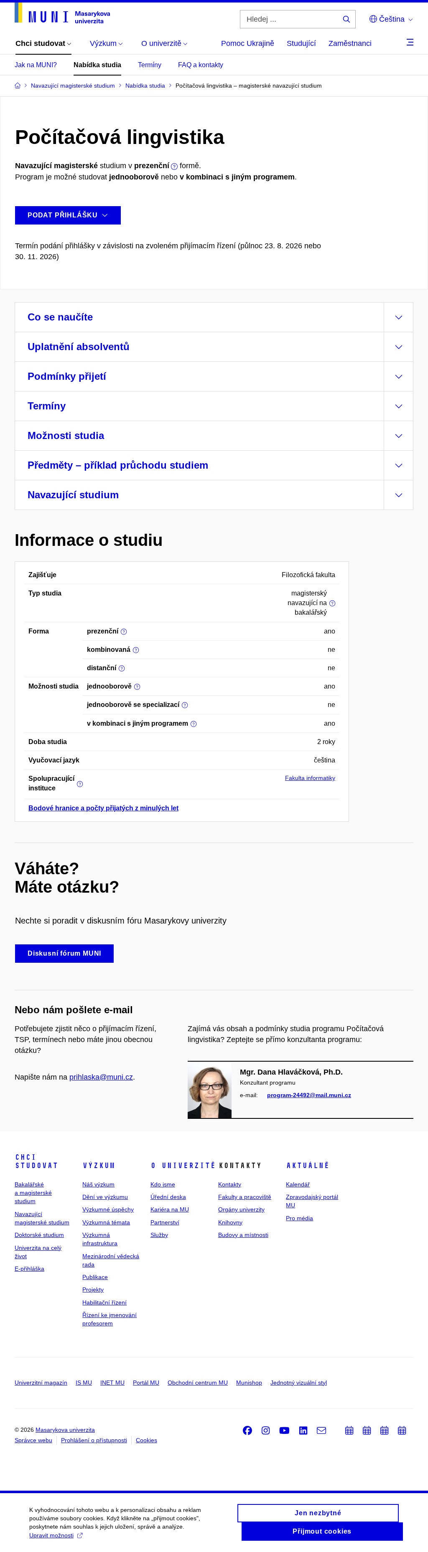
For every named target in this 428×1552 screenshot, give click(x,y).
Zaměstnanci (350, 43)
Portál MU (146, 1382)
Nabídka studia (97, 64)
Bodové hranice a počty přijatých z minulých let (103, 808)
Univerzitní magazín (41, 1382)
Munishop (249, 1382)
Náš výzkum (98, 1184)
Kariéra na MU (169, 1209)
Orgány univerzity (241, 1209)
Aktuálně (307, 1165)
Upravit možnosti (51, 1535)
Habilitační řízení (104, 1302)
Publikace (95, 1277)
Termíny (149, 64)
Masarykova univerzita (65, 1429)
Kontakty (229, 1184)
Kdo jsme (162, 1184)
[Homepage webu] (62, 13)
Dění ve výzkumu (105, 1197)
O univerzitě (183, 1165)
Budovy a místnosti (243, 1235)
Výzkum (98, 1165)
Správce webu (33, 1440)
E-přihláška (29, 1268)
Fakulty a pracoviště (244, 1197)
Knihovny (230, 1222)
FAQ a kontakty (200, 64)
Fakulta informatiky (310, 778)
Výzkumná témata (106, 1222)
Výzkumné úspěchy (108, 1209)
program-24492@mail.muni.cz (309, 1095)
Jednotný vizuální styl (298, 1382)
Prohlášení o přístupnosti (94, 1440)
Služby (159, 1235)
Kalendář (298, 1184)
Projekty (93, 1289)
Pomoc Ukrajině (247, 43)
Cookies (146, 1440)
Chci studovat (36, 1161)
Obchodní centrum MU (198, 1382)
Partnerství (164, 1222)
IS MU (84, 1382)
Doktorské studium (39, 1235)
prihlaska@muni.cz (101, 1077)
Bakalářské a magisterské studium (33, 1193)
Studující (301, 43)
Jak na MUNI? (36, 64)
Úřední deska (168, 1197)
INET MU (112, 1382)
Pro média (299, 1218)
